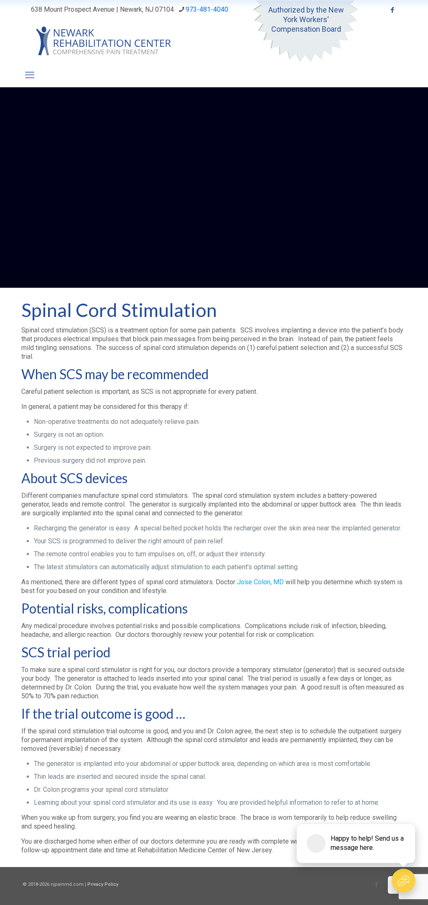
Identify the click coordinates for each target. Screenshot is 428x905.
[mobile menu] (30, 75)
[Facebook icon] (392, 10)
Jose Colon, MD (260, 582)
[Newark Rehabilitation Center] (108, 41)
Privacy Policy (102, 884)
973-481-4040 (207, 9)
